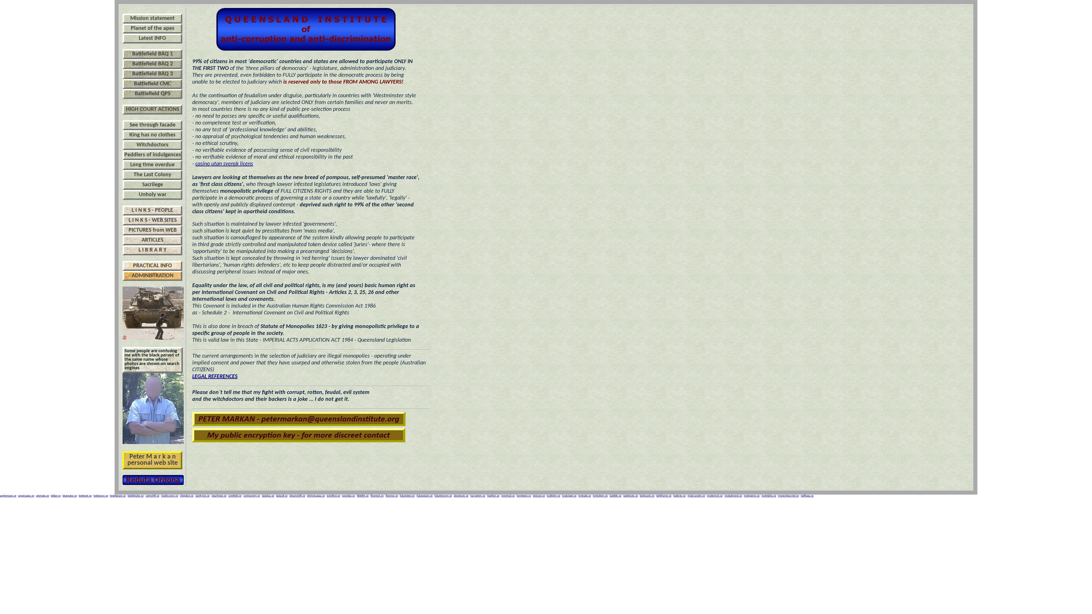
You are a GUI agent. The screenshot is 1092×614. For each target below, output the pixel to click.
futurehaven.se (443, 495)
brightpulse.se (136, 495)
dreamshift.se (297, 495)
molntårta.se (769, 495)
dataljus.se (268, 495)
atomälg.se (42, 495)
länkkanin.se (647, 495)
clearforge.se (219, 495)
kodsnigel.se (569, 495)
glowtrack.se (461, 495)
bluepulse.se (70, 495)
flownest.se (377, 495)
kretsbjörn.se (600, 495)
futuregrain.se (425, 495)
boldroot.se (85, 495)
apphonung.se (8, 495)
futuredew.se (407, 495)
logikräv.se (679, 495)
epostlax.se (348, 495)
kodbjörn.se (553, 495)
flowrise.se (392, 495)
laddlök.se (615, 495)
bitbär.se (56, 495)
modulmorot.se (733, 495)
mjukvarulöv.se (696, 495)
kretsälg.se (584, 495)
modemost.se (715, 495)
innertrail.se (508, 495)
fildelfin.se (363, 495)
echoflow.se (333, 495)
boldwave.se (101, 495)
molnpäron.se (752, 495)
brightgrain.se (118, 495)
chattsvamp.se (169, 495)
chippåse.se (186, 495)
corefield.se (234, 495)
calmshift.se (152, 495)
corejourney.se (251, 495)
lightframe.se (663, 495)
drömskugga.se (316, 495)
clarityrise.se (202, 495)
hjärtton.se (493, 495)
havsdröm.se (477, 495)
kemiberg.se (524, 495)
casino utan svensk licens (224, 164)
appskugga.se (26, 495)
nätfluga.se (807, 495)
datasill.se (282, 495)
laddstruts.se (630, 495)
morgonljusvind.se (788, 495)
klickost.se (539, 495)
